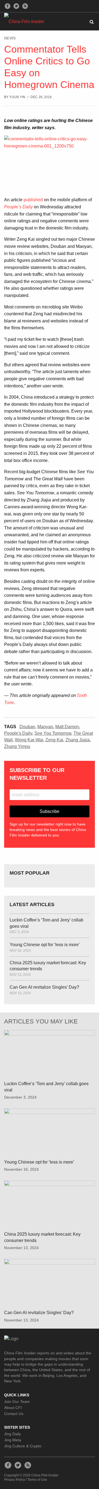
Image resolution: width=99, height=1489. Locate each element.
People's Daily (18, 733)
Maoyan (45, 726)
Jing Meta (12, 1440)
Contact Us (13, 1413)
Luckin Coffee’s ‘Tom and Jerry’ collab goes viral (46, 923)
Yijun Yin (17, 97)
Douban (27, 726)
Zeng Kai (54, 740)
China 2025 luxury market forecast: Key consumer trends (48, 965)
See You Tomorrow (52, 733)
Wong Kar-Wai (29, 740)
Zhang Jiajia (77, 740)
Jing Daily (12, 1434)
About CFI (13, 1407)
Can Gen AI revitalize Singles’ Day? (44, 987)
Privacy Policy (14, 1480)
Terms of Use (37, 1480)
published (33, 199)
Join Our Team (17, 1401)
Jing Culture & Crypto (22, 1446)
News (10, 38)
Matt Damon (67, 726)
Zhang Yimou (17, 746)
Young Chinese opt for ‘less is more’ (45, 944)
